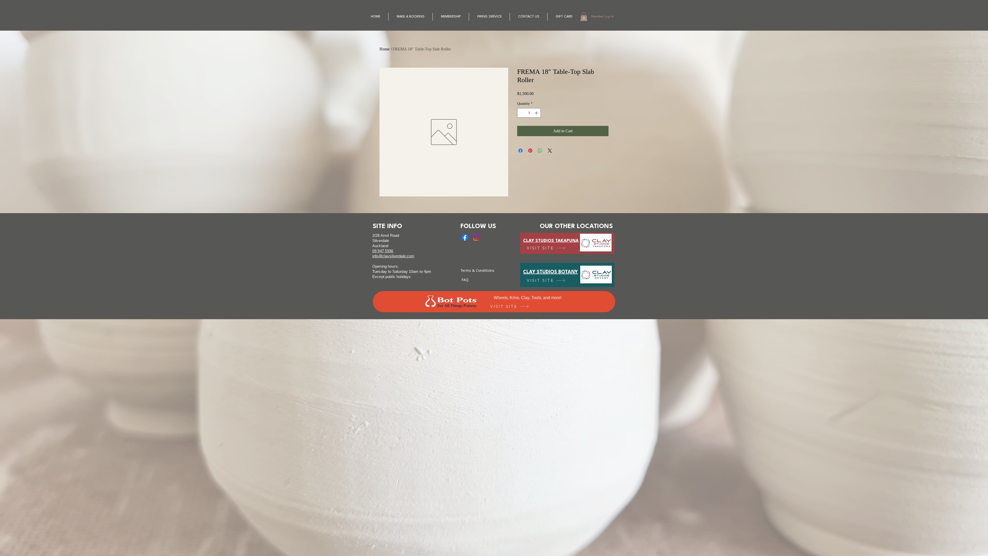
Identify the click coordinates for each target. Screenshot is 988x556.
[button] (583, 16)
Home (385, 49)
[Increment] (537, 112)
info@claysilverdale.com (393, 256)
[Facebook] (464, 237)
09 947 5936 (382, 251)
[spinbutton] (529, 112)
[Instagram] (476, 237)
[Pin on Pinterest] (530, 150)
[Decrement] (521, 112)
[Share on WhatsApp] (540, 150)
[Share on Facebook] (520, 150)
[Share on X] (550, 150)
